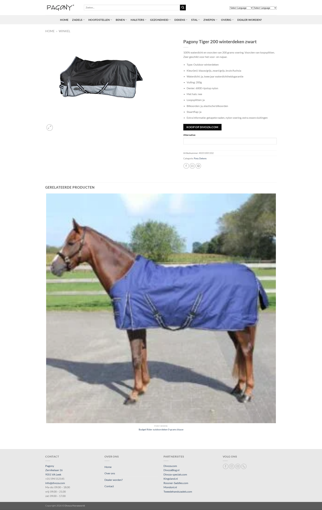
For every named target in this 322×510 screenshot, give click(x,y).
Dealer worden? (249, 19)
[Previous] (47, 443)
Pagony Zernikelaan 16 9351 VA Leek (54, 470)
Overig (226, 19)
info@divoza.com (55, 483)
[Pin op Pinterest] (198, 166)
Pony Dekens (200, 158)
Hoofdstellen (99, 19)
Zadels (77, 19)
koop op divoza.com (202, 127)
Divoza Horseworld (75, 505)
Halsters (137, 19)
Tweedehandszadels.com (178, 491)
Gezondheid (159, 19)
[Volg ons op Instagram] (231, 466)
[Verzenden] (183, 7)
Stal (194, 19)
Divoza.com (170, 465)
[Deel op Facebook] (186, 166)
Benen (120, 19)
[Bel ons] (244, 466)
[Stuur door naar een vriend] (192, 166)
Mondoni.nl (170, 487)
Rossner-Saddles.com (176, 483)
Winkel (64, 31)
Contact (109, 486)
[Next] (58, 125)
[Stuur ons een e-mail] (237, 466)
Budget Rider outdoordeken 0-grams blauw (161, 429)
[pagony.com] (62, 7)
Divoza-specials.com (175, 474)
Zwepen (209, 19)
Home (64, 19)
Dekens (179, 19)
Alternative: (189, 134)
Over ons (109, 473)
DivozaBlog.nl (171, 470)
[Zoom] (49, 127)
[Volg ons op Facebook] (225, 466)
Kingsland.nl (171, 478)
